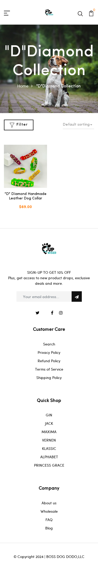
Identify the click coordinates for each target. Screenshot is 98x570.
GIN (49, 414)
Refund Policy (49, 360)
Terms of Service (49, 369)
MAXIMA (49, 431)
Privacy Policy (49, 352)
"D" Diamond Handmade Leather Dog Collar (26, 196)
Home (22, 85)
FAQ (49, 519)
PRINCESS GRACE (49, 465)
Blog (49, 528)
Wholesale (49, 511)
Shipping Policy (49, 377)
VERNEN (49, 440)
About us (49, 502)
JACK (49, 423)
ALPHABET (49, 456)
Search (49, 344)
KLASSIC (49, 448)
